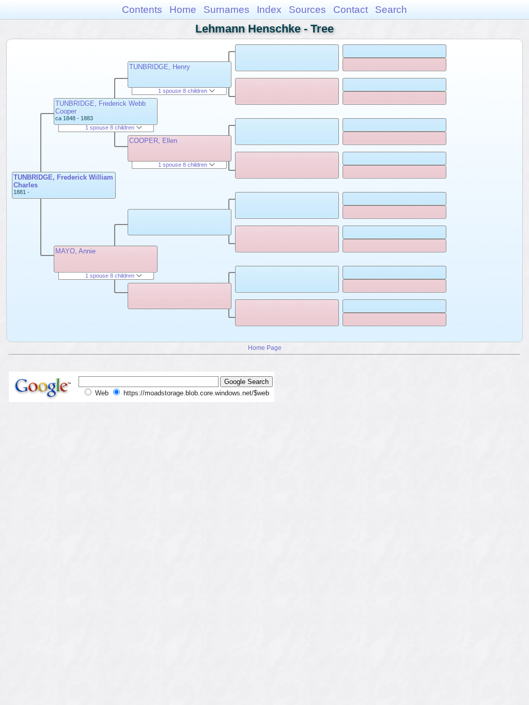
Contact (350, 9)
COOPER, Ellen (153, 141)
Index (269, 9)
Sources (307, 9)
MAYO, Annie (75, 251)
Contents (142, 9)
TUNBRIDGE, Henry (159, 67)
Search (391, 9)
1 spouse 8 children (110, 127)
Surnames (227, 9)
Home (182, 9)
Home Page (265, 347)
